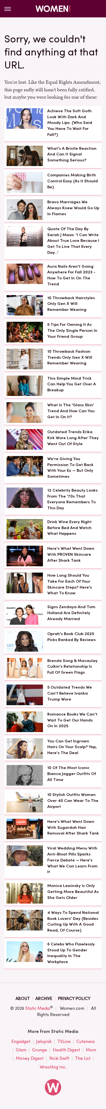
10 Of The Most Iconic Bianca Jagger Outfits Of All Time (71, 773)
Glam (21, 1049)
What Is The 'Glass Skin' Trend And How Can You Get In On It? (71, 410)
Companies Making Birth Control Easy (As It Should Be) (72, 181)
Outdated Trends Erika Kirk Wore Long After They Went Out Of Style (73, 437)
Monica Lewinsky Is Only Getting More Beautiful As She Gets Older (73, 891)
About (22, 998)
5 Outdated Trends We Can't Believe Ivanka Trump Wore (69, 693)
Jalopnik (44, 1041)
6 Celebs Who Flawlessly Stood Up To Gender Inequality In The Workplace (71, 953)
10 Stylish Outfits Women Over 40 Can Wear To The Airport (72, 800)
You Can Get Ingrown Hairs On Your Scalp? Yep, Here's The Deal (72, 747)
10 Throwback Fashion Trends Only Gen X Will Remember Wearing (69, 357)
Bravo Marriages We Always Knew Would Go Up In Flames (73, 207)
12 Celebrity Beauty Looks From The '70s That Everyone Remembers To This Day (72, 499)
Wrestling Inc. (53, 1067)
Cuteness (85, 1041)
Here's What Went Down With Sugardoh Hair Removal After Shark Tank (73, 827)
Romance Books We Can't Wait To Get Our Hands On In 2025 (72, 720)
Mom (91, 1049)
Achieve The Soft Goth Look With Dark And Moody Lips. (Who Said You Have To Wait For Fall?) (69, 122)
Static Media (37, 1008)
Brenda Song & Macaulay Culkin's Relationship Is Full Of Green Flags (72, 666)
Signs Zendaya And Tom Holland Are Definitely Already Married (71, 612)
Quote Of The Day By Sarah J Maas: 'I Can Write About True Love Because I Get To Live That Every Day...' (73, 240)
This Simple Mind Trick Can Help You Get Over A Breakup (71, 384)
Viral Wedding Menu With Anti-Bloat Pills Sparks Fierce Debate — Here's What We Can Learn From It (72, 860)
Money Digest (29, 1058)
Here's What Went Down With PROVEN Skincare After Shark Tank (70, 554)
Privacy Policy (74, 998)
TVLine (64, 1041)
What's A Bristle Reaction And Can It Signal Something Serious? (71, 154)
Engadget (20, 1041)
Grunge (39, 1049)
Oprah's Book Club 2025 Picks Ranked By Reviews (71, 636)
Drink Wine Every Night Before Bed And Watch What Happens (69, 527)
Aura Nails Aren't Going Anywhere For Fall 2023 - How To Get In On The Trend (71, 275)
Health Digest (66, 1049)
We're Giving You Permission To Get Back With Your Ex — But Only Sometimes (70, 467)
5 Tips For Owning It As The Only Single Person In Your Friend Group (72, 330)
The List (83, 1058)
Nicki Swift (59, 1058)
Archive (43, 998)
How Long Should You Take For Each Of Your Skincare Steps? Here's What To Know (69, 584)
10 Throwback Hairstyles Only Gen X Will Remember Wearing (71, 303)
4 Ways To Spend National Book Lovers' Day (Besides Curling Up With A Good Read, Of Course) (73, 921)
